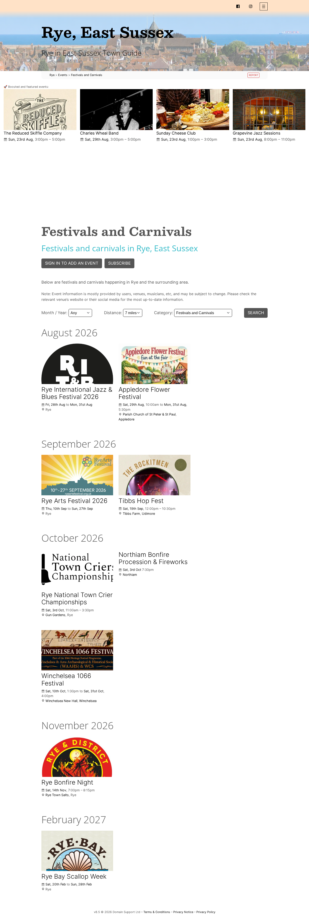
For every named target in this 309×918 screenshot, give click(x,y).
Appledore (126, 419)
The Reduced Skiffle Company (33, 133)
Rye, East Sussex (107, 32)
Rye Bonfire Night (67, 782)
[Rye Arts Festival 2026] (77, 475)
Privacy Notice (183, 912)
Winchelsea (88, 701)
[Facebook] (238, 6)
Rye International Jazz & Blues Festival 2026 (76, 393)
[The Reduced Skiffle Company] (40, 109)
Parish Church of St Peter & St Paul (149, 414)
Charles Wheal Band (99, 133)
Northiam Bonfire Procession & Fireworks (153, 558)
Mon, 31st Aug (81, 404)
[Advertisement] (154, 179)
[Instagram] (250, 6)
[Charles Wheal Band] (116, 109)
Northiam (130, 574)
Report (253, 75)
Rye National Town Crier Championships (77, 598)
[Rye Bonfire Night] (77, 756)
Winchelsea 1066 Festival (66, 679)
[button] (264, 6)
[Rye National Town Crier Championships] (77, 569)
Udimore (148, 513)
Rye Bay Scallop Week (74, 876)
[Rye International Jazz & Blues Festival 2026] (77, 364)
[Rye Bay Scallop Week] (77, 851)
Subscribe (119, 263)
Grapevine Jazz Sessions (256, 133)
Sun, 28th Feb (81, 884)
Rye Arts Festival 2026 (74, 501)
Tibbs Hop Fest (141, 501)
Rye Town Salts (57, 795)
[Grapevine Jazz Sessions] (269, 109)
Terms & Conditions (156, 912)
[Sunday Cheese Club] (192, 109)
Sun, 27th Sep (82, 508)
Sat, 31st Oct (93, 691)
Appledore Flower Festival (144, 393)
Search (256, 312)
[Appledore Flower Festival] (154, 364)
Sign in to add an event (71, 263)
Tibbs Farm (131, 513)
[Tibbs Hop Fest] (154, 475)
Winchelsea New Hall (61, 701)
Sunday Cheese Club (176, 133)
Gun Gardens (55, 615)
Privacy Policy (205, 912)
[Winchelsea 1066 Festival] (77, 650)
